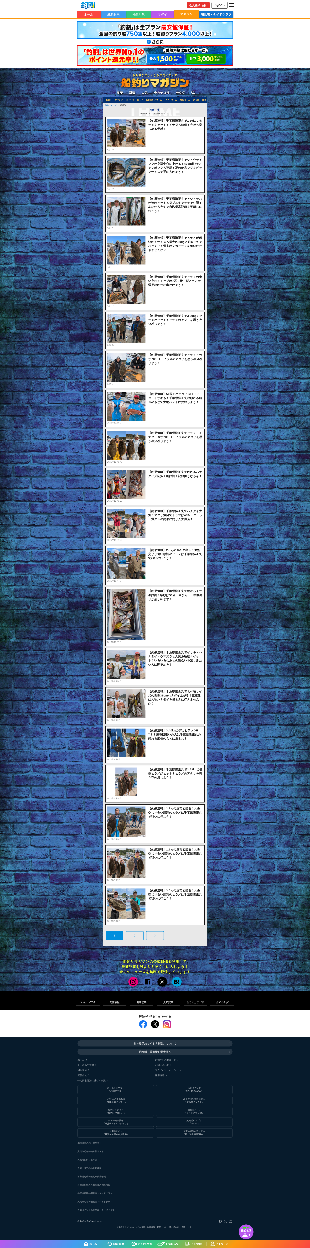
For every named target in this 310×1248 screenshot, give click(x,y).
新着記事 (142, 1002)
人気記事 (168, 1002)
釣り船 (196, 100)
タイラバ (130, 100)
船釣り (109, 100)
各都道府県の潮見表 (87, 1193)
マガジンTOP (87, 1002)
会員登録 (199, 5)
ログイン (219, 5)
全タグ (180, 92)
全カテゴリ (162, 92)
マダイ (162, 14)
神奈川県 (138, 14)
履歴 (120, 92)
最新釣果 (113, 14)
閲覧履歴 (115, 1002)
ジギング (119, 100)
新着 (132, 92)
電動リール (185, 100)
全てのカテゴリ (195, 1002)
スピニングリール (154, 100)
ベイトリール (171, 100)
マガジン (186, 14)
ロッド (140, 100)
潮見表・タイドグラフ (216, 14)
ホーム (88, 14)
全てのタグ (222, 1002)
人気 (144, 92)
